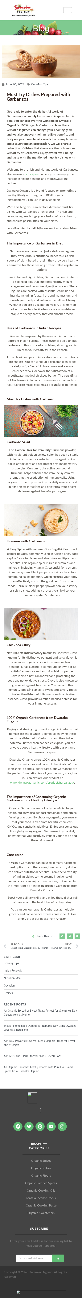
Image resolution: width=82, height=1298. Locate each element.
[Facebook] (18, 1126)
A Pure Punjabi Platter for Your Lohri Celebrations (32, 1056)
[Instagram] (62, 1126)
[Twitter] (29, 1126)
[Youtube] (51, 1126)
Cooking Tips (39, 84)
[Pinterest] (40, 1126)
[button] (62, 936)
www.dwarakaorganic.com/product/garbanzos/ (42, 782)
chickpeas (32, 174)
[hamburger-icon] (67, 10)
